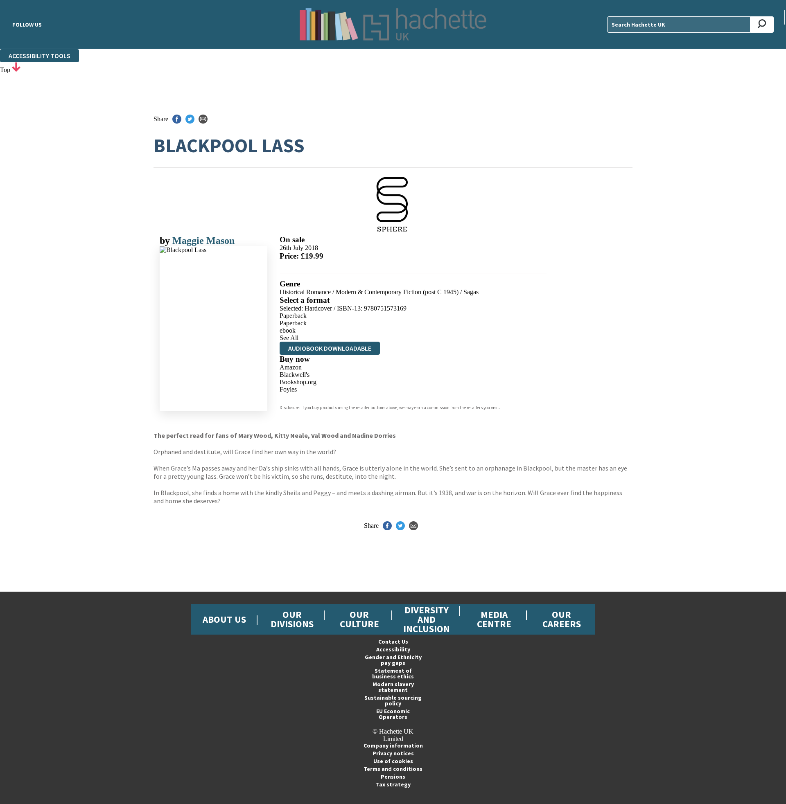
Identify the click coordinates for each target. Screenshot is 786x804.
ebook (288, 330)
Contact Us (393, 641)
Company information (393, 745)
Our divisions (292, 619)
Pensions (393, 776)
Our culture (359, 619)
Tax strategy (393, 784)
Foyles (288, 389)
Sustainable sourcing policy (393, 700)
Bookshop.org (298, 381)
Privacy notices (393, 753)
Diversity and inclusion (426, 619)
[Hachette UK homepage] (393, 24)
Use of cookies (393, 761)
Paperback (293, 315)
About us (224, 619)
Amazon (291, 367)
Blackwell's (294, 374)
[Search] (762, 24)
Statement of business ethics (393, 673)
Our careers (561, 619)
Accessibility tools (39, 56)
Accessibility (393, 649)
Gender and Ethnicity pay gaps (393, 660)
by (166, 240)
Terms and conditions (393, 768)
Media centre (494, 619)
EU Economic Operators (393, 714)
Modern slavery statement (393, 687)
